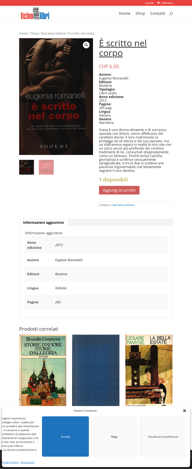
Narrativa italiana (53, 33)
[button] (184, 411)
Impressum (27, 462)
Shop (140, 14)
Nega (114, 436)
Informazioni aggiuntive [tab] (43, 222)
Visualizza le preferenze (163, 436)
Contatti (157, 14)
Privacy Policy (10, 462)
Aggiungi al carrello (119, 190)
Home (124, 14)
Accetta (65, 436)
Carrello (150, 3)
